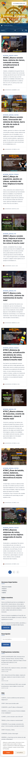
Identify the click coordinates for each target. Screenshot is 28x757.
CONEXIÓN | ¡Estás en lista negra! (9, 733)
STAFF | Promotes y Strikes (8, 729)
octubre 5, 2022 (15, 502)
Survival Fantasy (14, 527)
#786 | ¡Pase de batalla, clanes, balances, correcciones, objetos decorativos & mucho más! (13, 475)
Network (5, 55)
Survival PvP (12, 233)
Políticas (4, 590)
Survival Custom (13, 115)
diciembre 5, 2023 (16, 89)
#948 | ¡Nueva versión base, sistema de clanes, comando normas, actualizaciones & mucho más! (14, 62)
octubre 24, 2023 (16, 149)
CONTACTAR (6, 627)
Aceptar (8, 752)
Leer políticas (20, 752)
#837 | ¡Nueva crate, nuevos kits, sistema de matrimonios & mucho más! (13, 296)
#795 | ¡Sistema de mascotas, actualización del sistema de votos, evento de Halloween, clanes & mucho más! (14, 355)
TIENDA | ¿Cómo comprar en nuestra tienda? (12, 720)
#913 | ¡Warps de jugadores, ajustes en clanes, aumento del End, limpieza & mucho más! (13, 181)
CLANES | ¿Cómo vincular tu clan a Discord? (12, 716)
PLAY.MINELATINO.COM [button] (19, 3)
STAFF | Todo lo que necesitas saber (10, 703)
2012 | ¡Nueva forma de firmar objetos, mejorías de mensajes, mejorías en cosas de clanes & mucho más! (13, 677)
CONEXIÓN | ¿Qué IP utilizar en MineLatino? (12, 707)
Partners (4, 588)
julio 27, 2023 (15, 265)
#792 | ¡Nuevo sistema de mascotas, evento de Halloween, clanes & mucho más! (13, 415)
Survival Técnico (14, 174)
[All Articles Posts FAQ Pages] (14, 30)
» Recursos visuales (6, 586)
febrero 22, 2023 (15, 322)
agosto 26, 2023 (15, 208)
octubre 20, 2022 (16, 384)
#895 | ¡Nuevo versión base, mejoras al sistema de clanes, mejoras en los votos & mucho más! (14, 239)
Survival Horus (13, 55)
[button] (26, 3)
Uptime (4, 592)
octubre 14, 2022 (16, 443)
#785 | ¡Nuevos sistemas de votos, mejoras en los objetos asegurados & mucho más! (13, 535)
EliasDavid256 (8, 89)
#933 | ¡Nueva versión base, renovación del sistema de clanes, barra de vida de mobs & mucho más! (14, 122)
